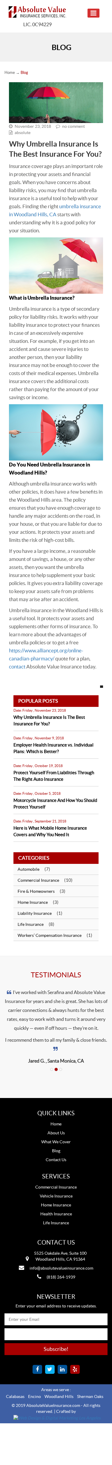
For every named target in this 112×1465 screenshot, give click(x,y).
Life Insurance (31, 924)
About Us (56, 1132)
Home (9, 72)
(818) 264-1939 (61, 1277)
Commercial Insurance (38, 880)
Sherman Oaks (90, 1396)
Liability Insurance (35, 913)
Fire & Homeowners (36, 891)
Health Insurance (56, 1213)
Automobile (28, 869)
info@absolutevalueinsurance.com (61, 1268)
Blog (56, 1150)
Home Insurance (33, 902)
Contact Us (56, 1159)
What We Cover (56, 1141)
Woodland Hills (59, 1396)
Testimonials (56, 975)
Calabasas (15, 1396)
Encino (34, 1396)
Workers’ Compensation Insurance (50, 935)
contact (17, 666)
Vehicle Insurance (56, 1196)
